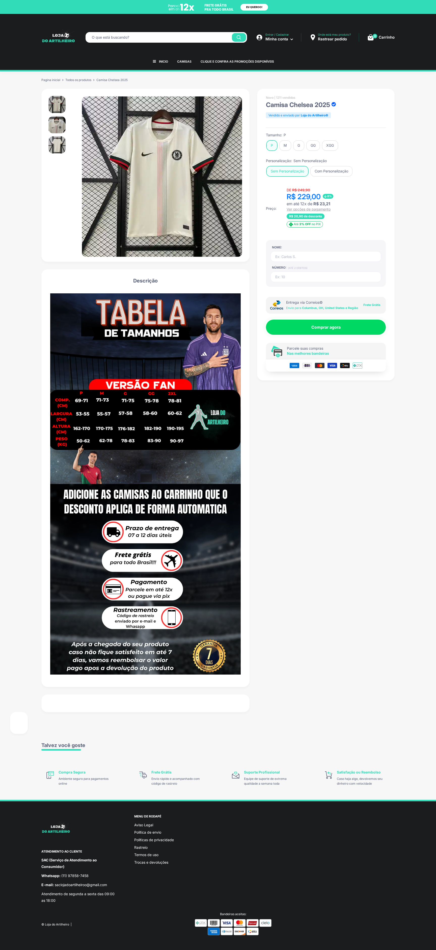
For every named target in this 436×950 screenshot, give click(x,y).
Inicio (163, 61)
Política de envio (147, 832)
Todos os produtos (78, 80)
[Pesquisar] (239, 37)
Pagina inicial (50, 80)
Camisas (184, 61)
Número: (290, 267)
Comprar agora (326, 327)
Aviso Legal (143, 825)
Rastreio (141, 847)
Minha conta (277, 39)
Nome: (277, 247)
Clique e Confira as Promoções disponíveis (237, 61)
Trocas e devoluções (151, 862)
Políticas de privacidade (154, 840)
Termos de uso (146, 855)
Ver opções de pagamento (309, 209)
